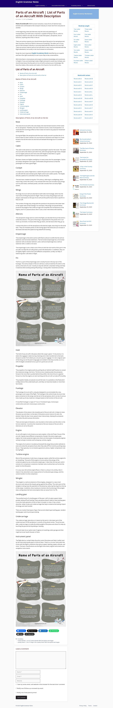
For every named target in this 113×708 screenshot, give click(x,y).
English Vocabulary (40, 5)
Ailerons (22, 90)
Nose (21, 82)
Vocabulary (20, 639)
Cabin (21, 84)
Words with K (78, 95)
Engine (22, 104)
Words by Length (83, 26)
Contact (95, 705)
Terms (90, 705)
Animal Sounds (91, 5)
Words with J (88, 92)
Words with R (89, 105)
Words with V (89, 111)
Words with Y (78, 118)
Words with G (78, 88)
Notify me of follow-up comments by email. (30, 688)
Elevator (22, 102)
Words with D (89, 82)
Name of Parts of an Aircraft (28, 73)
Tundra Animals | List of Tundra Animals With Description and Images (36, 640)
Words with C (78, 82)
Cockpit (22, 86)
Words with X (89, 115)
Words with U (78, 111)
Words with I (77, 92)
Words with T (89, 108)
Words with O (78, 101)
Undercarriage (24, 112)
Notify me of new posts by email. (27, 692)
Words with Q (78, 105)
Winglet (22, 108)
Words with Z (89, 118)
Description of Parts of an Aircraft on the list (33, 75)
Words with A (78, 79)
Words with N (89, 98)
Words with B (89, 79)
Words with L (89, 95)
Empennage (23, 92)
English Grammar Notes (27, 2)
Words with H (89, 88)
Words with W (78, 115)
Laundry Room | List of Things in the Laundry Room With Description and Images (38, 642)
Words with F (89, 85)
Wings (21, 88)
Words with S (78, 108)
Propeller (22, 98)
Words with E (78, 85)
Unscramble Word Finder (58, 5)
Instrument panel (25, 114)
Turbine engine (24, 106)
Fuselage (22, 100)
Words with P (89, 101)
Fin (21, 94)
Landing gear (24, 110)
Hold (21, 96)
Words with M (78, 98)
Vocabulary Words (76, 5)
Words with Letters (84, 75)
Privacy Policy (83, 705)
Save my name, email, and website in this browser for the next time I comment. (41, 684)
